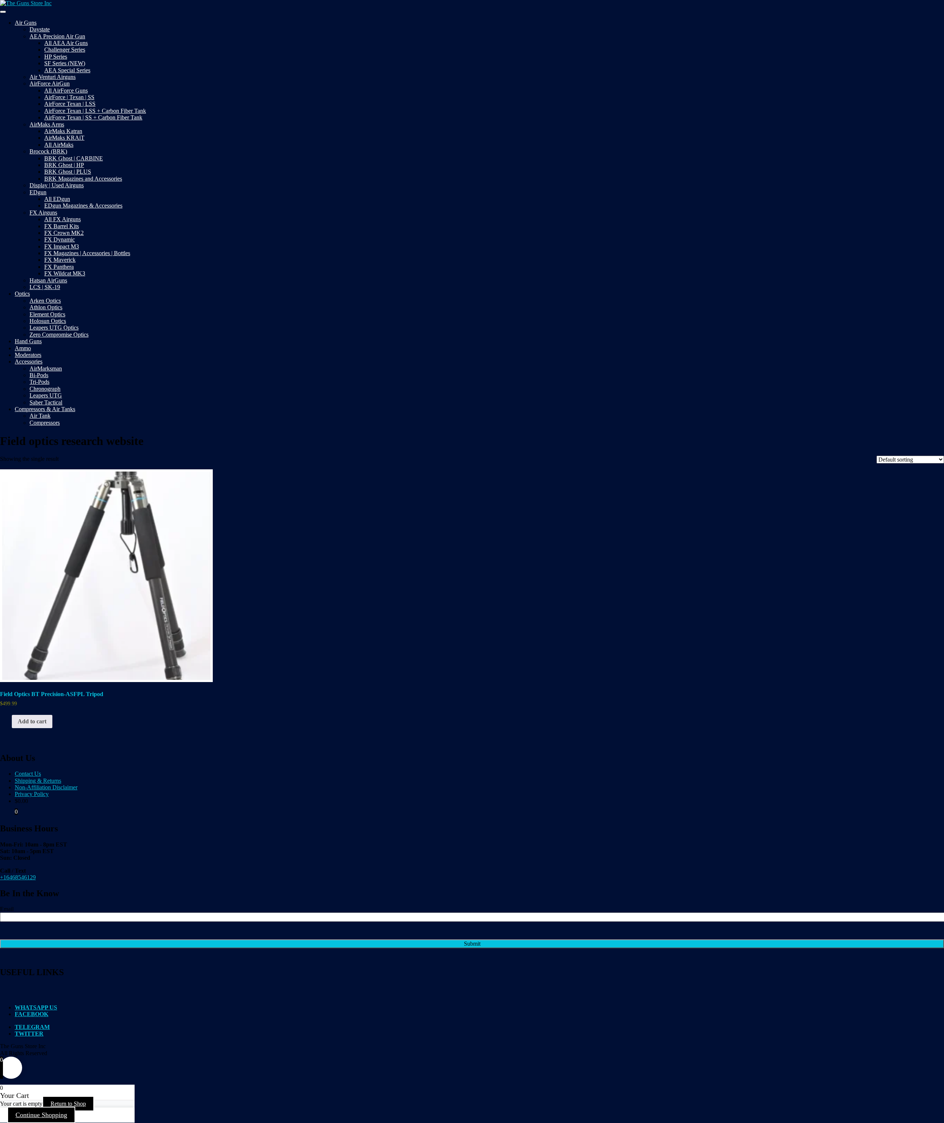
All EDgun (57, 199)
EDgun (38, 192)
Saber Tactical (46, 402)
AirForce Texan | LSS (70, 104)
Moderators (28, 355)
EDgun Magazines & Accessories (83, 205)
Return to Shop (68, 1104)
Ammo (23, 348)
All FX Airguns (62, 219)
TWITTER (29, 1033)
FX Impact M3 (61, 246)
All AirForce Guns (66, 90)
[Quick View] (8, 721)
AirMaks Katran (63, 131)
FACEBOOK (31, 1014)
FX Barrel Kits (61, 226)
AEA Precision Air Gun (57, 36)
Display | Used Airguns (57, 185)
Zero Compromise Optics (59, 334)
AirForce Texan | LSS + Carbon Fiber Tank (95, 111)
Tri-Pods (39, 382)
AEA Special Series (67, 70)
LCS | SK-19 (45, 287)
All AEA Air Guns (66, 43)
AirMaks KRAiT (64, 138)
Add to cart (32, 721)
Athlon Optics (46, 307)
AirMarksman (46, 368)
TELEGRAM (32, 1027)
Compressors (45, 423)
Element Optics (47, 314)
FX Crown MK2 (64, 233)
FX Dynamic (59, 239)
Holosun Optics (48, 321)
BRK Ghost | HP (64, 165)
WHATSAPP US (36, 1007)
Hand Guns (28, 341)
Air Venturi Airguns (53, 77)
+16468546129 (18, 877)
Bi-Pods (39, 375)
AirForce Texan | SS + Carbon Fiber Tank (93, 117)
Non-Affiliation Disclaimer (46, 787)
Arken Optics (45, 301)
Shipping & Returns (38, 781)
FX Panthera (59, 267)
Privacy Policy (32, 794)
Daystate (40, 29)
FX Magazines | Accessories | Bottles (87, 253)
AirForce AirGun (50, 83)
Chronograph (45, 389)
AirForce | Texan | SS (69, 97)
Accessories (28, 361)
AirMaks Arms (47, 124)
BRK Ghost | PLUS (67, 171)
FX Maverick (60, 260)
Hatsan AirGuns (48, 280)
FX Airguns (43, 212)
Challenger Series (64, 49)
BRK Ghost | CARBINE (73, 158)
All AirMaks (58, 145)
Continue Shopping (41, 1115)
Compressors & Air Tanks (45, 409)
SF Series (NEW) (64, 63)
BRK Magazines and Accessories (83, 178)
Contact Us (28, 774)
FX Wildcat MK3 (64, 273)
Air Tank (40, 416)
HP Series (55, 56)
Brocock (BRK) (48, 151)
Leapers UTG (46, 395)
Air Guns (26, 23)
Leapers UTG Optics (54, 327)
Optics (22, 294)
